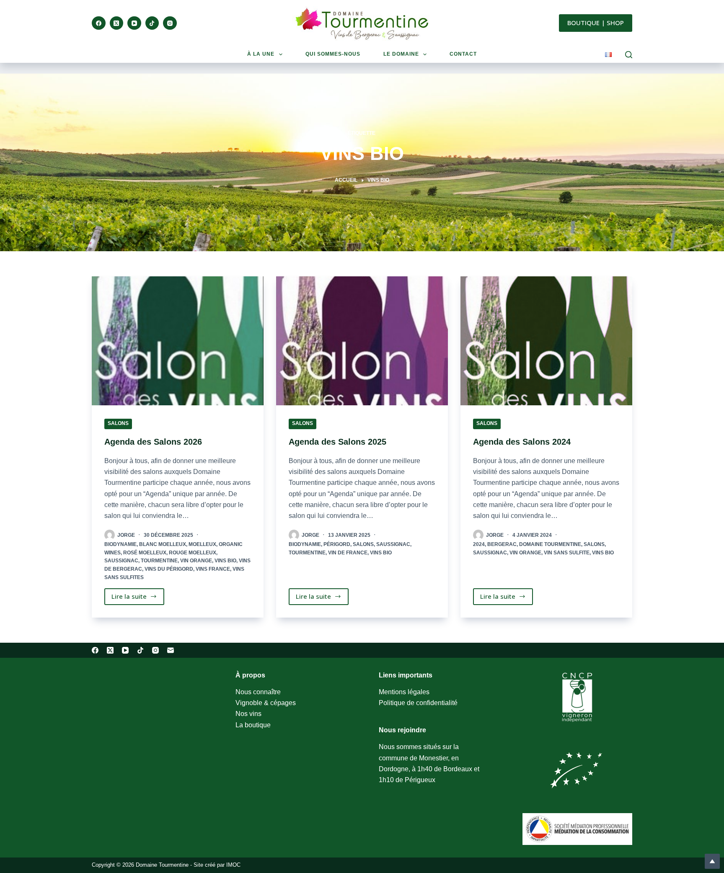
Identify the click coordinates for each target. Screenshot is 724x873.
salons (363, 544)
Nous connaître (258, 691)
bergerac (502, 544)
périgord (336, 544)
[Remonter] (712, 861)
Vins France (213, 569)
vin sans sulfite (567, 553)
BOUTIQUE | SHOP (595, 22)
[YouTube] (134, 23)
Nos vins (248, 713)
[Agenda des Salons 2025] (362, 340)
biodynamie (120, 544)
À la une (260, 54)
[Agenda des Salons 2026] (178, 340)
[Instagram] (170, 23)
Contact (463, 54)
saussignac (121, 561)
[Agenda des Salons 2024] (546, 340)
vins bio (225, 561)
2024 (479, 544)
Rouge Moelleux (192, 553)
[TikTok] (152, 23)
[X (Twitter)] (117, 23)
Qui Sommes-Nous (332, 54)
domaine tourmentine (550, 544)
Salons (118, 423)
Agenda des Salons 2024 (522, 441)
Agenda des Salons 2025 (337, 441)
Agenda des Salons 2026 (153, 441)
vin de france (347, 553)
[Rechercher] (628, 54)
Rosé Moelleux (144, 553)
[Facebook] (99, 23)
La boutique (253, 725)
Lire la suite (134, 598)
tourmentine (159, 561)
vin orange (196, 561)
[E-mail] (170, 650)
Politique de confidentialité (418, 702)
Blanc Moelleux (162, 544)
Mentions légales (404, 691)
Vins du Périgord (169, 569)
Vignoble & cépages (265, 702)
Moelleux (202, 544)
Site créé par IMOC (217, 865)
